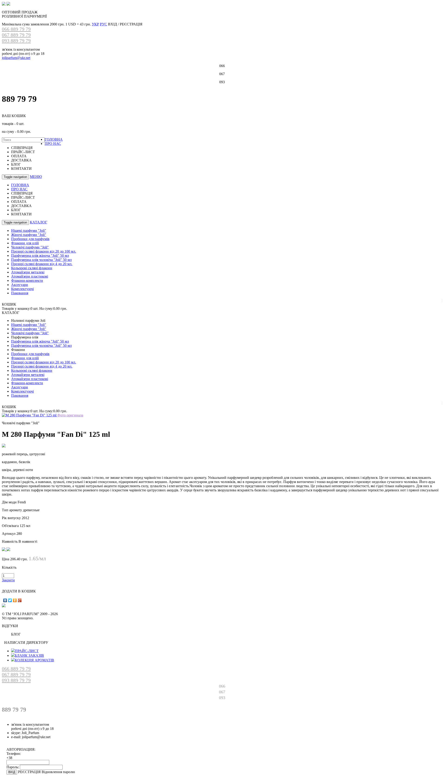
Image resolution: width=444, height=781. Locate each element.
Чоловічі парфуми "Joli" (30, 247)
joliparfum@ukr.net (16, 58)
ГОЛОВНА (54, 139)
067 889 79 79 (16, 35)
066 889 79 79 (16, 29)
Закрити (8, 580)
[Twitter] (10, 600)
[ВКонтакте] (5, 600)
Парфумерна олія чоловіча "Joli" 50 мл (41, 260)
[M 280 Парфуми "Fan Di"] (29, 415)
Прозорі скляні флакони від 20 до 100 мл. (43, 251)
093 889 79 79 (16, 40)
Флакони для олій (25, 243)
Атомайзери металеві (27, 272)
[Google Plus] (19, 600)
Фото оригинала (70, 415)
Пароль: (12, 767)
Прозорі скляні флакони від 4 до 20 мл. (41, 264)
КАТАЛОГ (38, 222)
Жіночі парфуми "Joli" (28, 235)
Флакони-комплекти (27, 280)
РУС (103, 24)
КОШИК (9, 304)
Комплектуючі (22, 289)
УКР (95, 24)
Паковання (19, 293)
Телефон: (13, 754)
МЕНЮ (36, 177)
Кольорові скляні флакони (31, 268)
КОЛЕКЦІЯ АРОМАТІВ (34, 660)
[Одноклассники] (14, 600)
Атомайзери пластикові (29, 276)
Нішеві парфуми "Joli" (28, 230)
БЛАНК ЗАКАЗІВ (29, 655)
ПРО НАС (53, 144)
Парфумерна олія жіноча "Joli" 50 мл (40, 255)
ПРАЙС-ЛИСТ (27, 651)
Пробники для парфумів (30, 239)
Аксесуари (19, 285)
